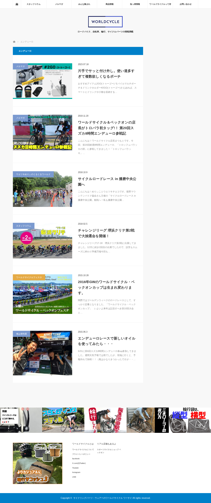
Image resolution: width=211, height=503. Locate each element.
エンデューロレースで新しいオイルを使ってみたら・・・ (107, 341)
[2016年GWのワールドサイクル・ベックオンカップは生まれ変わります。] (42, 294)
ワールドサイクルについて (83, 449)
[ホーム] (17, 4)
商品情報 (110, 4)
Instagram (76, 472)
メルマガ (59, 4)
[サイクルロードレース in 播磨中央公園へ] (42, 189)
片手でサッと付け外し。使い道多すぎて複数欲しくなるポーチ (106, 73)
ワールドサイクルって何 (160, 4)
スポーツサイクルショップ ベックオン (109, 451)
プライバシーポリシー (81, 454)
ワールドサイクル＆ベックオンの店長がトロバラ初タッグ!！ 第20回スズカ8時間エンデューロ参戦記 (107, 127)
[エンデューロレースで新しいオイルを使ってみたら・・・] (42, 353)
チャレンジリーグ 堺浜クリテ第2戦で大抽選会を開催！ (106, 233)
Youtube (75, 468)
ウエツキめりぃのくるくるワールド (33, 174)
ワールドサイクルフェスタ (29, 277)
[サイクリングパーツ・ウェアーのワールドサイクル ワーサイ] (105, 26)
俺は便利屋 (21, 334)
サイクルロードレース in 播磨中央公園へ (107, 181)
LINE (74, 477)
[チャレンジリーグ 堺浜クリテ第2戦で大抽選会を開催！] (42, 240)
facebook (76, 459)
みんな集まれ (84, 4)
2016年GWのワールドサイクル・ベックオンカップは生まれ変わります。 (106, 287)
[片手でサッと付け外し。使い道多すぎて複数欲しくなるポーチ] (42, 81)
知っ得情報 (135, 4)
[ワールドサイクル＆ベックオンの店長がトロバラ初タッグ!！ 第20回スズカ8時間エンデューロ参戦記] (42, 132)
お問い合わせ (186, 4)
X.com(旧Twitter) (79, 463)
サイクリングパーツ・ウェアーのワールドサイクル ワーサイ (102, 498)
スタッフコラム (34, 4)
